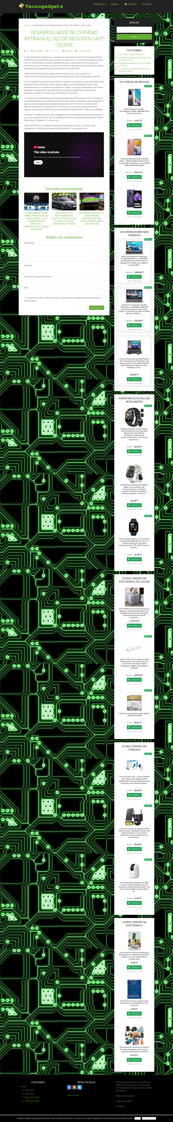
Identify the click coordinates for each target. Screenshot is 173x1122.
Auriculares (29, 1090)
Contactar (120, 1106)
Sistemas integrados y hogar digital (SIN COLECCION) (134, 714)
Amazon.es (131, 1085)
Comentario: (29, 243)
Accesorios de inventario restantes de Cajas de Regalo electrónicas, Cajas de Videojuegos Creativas (134, 1049)
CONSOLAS (98, 4)
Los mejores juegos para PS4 (131, 54)
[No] (170, 1118)
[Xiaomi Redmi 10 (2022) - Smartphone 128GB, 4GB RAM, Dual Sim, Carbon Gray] (134, 97)
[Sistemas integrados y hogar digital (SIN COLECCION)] (134, 701)
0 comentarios (84, 51)
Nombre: (28, 265)
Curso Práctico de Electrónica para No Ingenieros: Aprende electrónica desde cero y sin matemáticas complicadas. (134, 956)
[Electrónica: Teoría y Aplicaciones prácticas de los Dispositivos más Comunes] (134, 989)
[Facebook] (69, 1087)
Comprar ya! (135, 125)
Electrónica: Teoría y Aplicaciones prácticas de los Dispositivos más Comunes (134, 1003)
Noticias (146, 4)
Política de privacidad (125, 1096)
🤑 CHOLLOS (131, 4)
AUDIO (114, 4)
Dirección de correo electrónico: (38, 276)
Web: (26, 288)
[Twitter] (79, 1087)
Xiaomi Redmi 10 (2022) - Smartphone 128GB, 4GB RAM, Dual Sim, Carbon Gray (134, 111)
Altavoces (29, 1094)
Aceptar (138, 1118)
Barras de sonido (32, 1097)
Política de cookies (124, 1101)
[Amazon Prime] (134, 117)
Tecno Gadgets (36, 51)
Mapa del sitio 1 (73, 1095)
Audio (23, 1086)
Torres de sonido (32, 1101)
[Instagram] (74, 1087)
